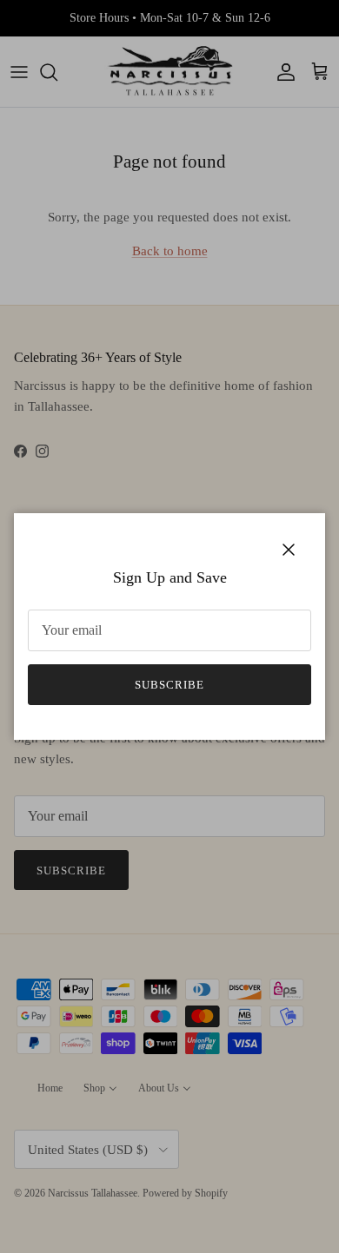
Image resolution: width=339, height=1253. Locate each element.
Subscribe (169, 684)
